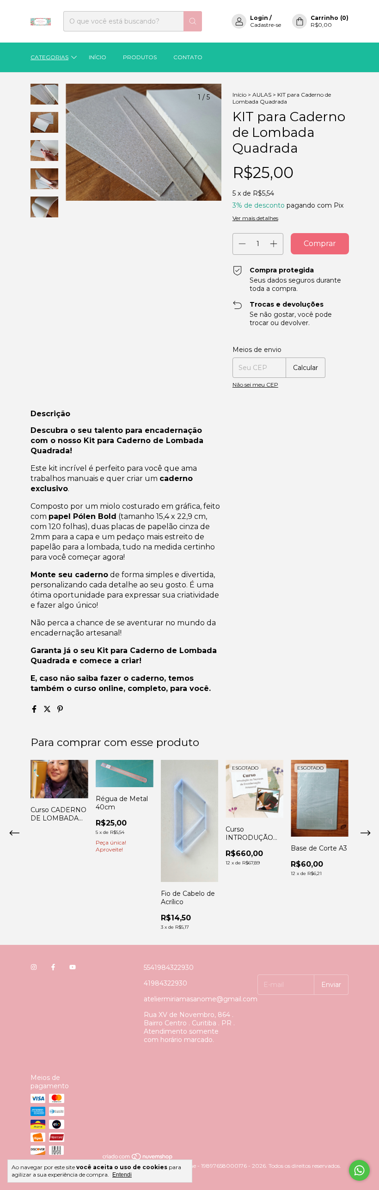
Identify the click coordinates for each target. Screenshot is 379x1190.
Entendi (122, 1175)
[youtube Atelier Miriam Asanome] (72, 967)
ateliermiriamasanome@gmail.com (200, 999)
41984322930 (165, 983)
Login (259, 17)
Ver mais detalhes (255, 218)
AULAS (261, 94)
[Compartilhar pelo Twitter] (48, 709)
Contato (187, 57)
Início (97, 57)
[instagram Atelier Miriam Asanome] (34, 967)
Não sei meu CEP (255, 384)
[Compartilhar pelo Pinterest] (60, 709)
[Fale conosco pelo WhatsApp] (359, 1170)
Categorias (49, 57)
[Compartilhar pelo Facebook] (35, 709)
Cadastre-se (265, 24)
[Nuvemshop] (138, 1158)
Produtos (140, 57)
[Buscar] (192, 21)
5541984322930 (169, 967)
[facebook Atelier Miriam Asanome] (53, 967)
